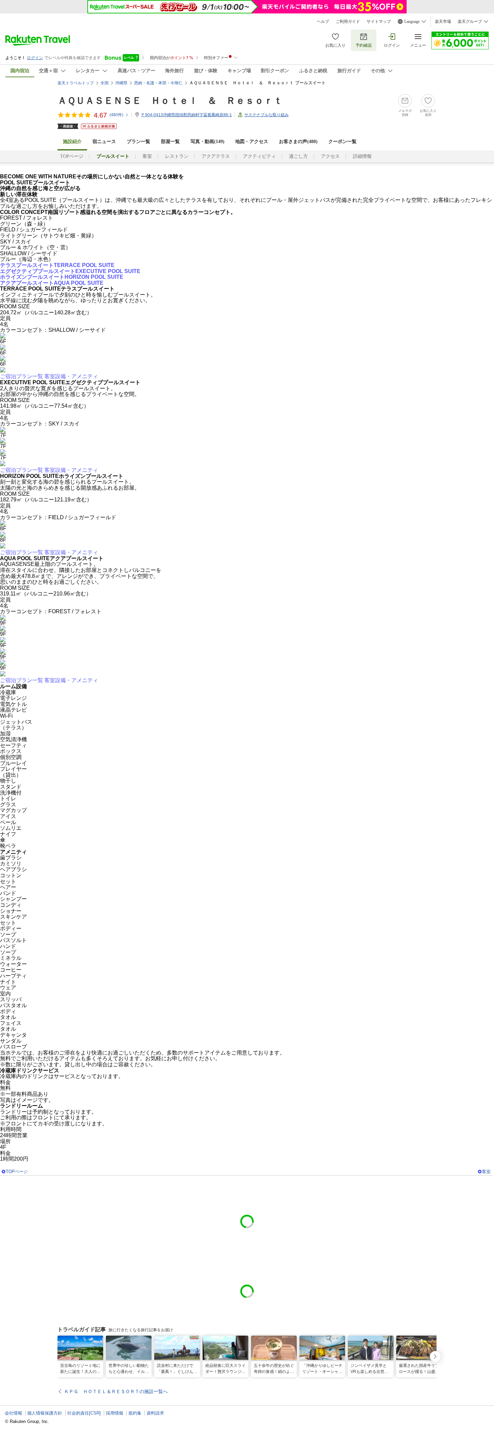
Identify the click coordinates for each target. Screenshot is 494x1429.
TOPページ (71, 156)
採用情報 (114, 1413)
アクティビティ (259, 156)
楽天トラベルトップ (75, 83)
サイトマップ (379, 21)
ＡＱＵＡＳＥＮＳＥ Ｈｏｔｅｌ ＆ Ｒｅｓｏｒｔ (170, 100)
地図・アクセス (251, 141)
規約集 (134, 1413)
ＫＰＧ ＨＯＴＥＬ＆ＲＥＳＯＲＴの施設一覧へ (116, 1391)
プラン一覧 (138, 141)
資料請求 (155, 1413)
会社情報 (13, 1413)
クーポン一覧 (342, 141)
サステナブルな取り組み (266, 115)
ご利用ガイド (348, 21)
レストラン (177, 156)
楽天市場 (443, 21)
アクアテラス (216, 156)
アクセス (330, 156)
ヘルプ (323, 21)
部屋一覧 (170, 141)
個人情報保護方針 (44, 1413)
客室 (147, 156)
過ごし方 (298, 156)
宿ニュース (104, 141)
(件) (116, 115)
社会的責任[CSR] (84, 1413)
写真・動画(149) (207, 141)
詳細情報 (362, 156)
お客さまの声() (298, 141)
